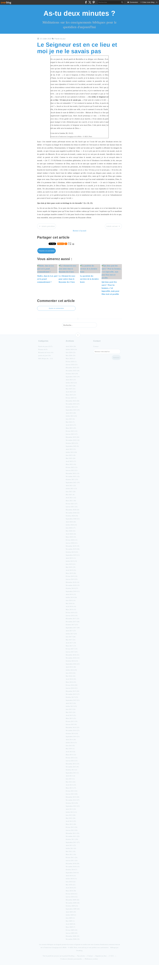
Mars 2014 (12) (71, 755)
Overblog (79, 950)
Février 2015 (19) (71, 721)
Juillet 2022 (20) (71, 452)
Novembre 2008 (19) (73, 939)
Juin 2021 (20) (70, 491)
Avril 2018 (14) (71, 606)
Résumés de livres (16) (45, 352)
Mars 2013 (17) (71, 788)
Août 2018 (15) (71, 594)
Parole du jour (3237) (45, 346)
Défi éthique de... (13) (45, 358)
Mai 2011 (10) (70, 851)
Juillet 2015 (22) (71, 706)
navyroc (56, 956)
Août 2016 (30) (71, 667)
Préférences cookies (91, 959)
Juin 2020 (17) (70, 528)
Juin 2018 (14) (70, 600)
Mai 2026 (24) (70, 355)
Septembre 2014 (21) (73, 736)
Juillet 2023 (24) (71, 416)
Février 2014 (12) (71, 758)
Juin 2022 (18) (70, 455)
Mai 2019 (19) (70, 567)
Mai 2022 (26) (70, 458)
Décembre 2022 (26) (72, 437)
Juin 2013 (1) (70, 779)
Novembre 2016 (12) (73, 658)
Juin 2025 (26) (70, 386)
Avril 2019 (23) (71, 570)
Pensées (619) (42, 349)
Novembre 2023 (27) (73, 404)
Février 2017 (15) (71, 649)
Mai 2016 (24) (70, 676)
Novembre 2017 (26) (73, 621)
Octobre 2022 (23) (72, 443)
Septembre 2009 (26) (73, 909)
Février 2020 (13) (71, 540)
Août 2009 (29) (71, 912)
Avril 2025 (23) (71, 392)
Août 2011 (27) (71, 845)
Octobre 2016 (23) (72, 661)
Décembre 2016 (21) (72, 655)
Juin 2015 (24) (70, 709)
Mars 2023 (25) (71, 428)
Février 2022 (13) (71, 467)
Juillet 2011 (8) (71, 848)
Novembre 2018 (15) (73, 585)
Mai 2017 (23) (70, 640)
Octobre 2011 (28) (72, 839)
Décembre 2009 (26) (72, 900)
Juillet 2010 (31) (71, 879)
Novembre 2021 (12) (73, 476)
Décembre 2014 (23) (72, 727)
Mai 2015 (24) (70, 712)
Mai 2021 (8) (70, 494)
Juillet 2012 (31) (71, 812)
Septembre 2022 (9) (72, 446)
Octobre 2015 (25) (72, 697)
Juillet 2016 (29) (71, 670)
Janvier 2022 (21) (71, 470)
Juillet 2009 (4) (71, 915)
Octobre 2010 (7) (71, 869)
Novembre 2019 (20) (73, 549)
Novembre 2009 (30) (73, 903)
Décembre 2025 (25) (72, 367)
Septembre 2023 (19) (73, 410)
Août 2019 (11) (71, 558)
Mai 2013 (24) (70, 782)
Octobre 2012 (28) (72, 803)
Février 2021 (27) (71, 504)
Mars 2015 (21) (71, 718)
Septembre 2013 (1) (72, 773)
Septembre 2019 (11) (73, 555)
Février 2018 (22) (71, 612)
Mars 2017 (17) (71, 646)
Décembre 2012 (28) (72, 797)
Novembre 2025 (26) (73, 371)
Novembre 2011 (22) (73, 836)
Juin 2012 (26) (70, 815)
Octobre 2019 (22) (72, 552)
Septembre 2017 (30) (73, 628)
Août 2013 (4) (70, 776)
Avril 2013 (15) (71, 785)
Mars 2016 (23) (71, 682)
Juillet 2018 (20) (71, 597)
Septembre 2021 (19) (73, 482)
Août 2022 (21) (71, 449)
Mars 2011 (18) (71, 854)
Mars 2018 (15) (71, 609)
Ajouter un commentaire (56, 308)
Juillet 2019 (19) (71, 561)
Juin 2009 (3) (70, 918)
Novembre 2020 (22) (73, 513)
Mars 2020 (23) (71, 537)
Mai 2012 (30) (70, 818)
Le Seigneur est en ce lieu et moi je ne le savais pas (77, 47)
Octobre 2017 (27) (72, 625)
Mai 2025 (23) (70, 389)
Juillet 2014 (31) (71, 742)
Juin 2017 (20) (70, 637)
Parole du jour (59, 39)
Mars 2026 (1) (70, 358)
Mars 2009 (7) (70, 927)
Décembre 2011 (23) (72, 833)
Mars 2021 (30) (71, 501)
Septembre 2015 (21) (73, 700)
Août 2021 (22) (71, 485)
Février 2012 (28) (71, 827)
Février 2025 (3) (71, 398)
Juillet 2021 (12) (71, 488)
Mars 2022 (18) (71, 464)
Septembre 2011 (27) (73, 842)
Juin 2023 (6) (70, 419)
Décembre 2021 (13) (72, 473)
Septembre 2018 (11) (73, 591)
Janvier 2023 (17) (71, 434)
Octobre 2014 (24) (72, 733)
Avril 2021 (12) (71, 498)
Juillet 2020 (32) (71, 525)
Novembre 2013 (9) (72, 767)
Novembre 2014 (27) (73, 730)
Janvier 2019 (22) (71, 579)
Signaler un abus (101, 956)
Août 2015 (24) (71, 703)
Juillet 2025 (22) (71, 383)
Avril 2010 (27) (71, 888)
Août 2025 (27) (71, 380)
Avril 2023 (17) (71, 425)
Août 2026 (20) (71, 346)
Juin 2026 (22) (70, 352)
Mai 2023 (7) (70, 422)
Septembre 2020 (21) (73, 519)
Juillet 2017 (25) (71, 634)
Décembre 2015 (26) (72, 691)
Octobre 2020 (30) (72, 516)
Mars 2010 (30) (71, 891)
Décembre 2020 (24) (72, 510)
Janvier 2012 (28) (71, 830)
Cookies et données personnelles (71, 959)
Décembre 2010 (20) (72, 863)
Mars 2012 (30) (71, 824)
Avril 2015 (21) (71, 715)
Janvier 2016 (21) (71, 688)
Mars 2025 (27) (71, 395)
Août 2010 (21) (71, 876)
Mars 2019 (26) (71, 573)
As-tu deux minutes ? (79, 13)
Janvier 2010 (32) (71, 897)
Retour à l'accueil (79, 230)
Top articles (81, 956)
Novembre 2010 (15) (73, 866)
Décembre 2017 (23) (72, 618)
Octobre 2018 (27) (72, 588)
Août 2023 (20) (71, 413)
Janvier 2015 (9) (71, 724)
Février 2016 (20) (71, 685)
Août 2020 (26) (71, 522)
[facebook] (86, 2)
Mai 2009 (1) (70, 921)
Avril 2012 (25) (71, 821)
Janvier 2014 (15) (71, 761)
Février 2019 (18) (71, 576)
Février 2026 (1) (71, 361)
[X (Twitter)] (89, 2)
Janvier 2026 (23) (71, 364)
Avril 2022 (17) (71, 461)
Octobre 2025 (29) (72, 374)
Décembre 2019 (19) (72, 546)
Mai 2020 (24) (70, 531)
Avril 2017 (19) (71, 643)
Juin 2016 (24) (70, 673)
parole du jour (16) (44, 355)
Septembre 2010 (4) (72, 872)
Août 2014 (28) (71, 739)
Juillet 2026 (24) (71, 349)
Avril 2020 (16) (71, 534)
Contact (95, 346)
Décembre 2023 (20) (72, 401)
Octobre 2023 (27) (72, 407)
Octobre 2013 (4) (71, 770)
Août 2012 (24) (71, 809)
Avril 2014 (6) (70, 752)
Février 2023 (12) (71, 431)
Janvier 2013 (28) (71, 794)
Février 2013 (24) (71, 791)
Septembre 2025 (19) (73, 377)
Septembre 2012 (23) (73, 806)
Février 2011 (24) (71, 857)
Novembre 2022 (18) (73, 440)
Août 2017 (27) (71, 631)
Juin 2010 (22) (70, 882)
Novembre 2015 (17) (73, 694)
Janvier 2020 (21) (71, 543)
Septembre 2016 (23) (73, 664)
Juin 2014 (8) (70, 745)
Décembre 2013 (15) (72, 764)
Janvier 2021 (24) (71, 507)
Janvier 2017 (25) (71, 652)
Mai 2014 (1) (70, 749)
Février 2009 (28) (71, 930)
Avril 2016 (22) (71, 679)
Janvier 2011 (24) (71, 860)
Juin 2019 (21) (70, 564)
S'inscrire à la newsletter (47, 251)
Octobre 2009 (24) (72, 906)
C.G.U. (112, 956)
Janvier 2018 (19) (71, 615)
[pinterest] (93, 2)
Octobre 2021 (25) (72, 479)
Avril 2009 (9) (70, 924)
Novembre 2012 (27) (73, 800)
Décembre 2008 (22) (72, 936)
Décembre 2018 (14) (72, 582)
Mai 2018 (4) (70, 603)
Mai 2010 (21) (70, 885)
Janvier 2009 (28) (71, 933)
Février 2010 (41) (71, 894)
